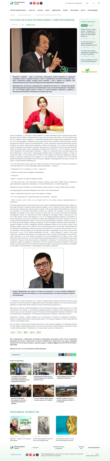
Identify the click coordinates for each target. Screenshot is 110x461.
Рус (87, 3)
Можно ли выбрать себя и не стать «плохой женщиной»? (89, 60)
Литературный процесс (18, 10)
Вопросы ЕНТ (81, 447)
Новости (32, 10)
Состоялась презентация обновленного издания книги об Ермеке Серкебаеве (89, 52)
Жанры (65, 10)
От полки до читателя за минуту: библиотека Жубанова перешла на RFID (89, 43)
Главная (12, 15)
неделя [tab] (84, 25)
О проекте (36, 447)
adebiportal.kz (30, 25)
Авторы (40, 10)
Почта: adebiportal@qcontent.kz (92, 454)
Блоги (83, 10)
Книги (47, 10)
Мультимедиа (92, 10)
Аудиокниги (56, 10)
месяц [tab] (91, 25)
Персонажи (74, 10)
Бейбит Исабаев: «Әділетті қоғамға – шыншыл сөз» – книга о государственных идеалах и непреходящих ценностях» (88, 33)
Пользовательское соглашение (58, 447)
